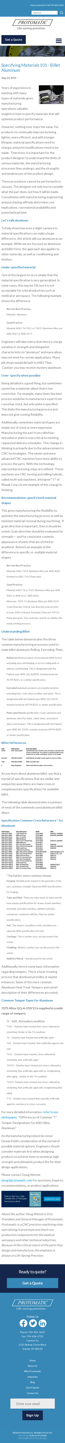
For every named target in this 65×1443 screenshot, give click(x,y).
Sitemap (22, 1438)
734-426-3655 (57, 5)
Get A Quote (32, 1387)
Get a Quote (13, 39)
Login (43, 1438)
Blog (32, 1382)
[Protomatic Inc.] (32, 29)
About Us (32, 1365)
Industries (33, 1376)
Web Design (23, 1435)
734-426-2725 (35, 1336)
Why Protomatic (32, 1371)
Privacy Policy (33, 1438)
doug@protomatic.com (16, 1180)
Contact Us (32, 1340)
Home (32, 1360)
